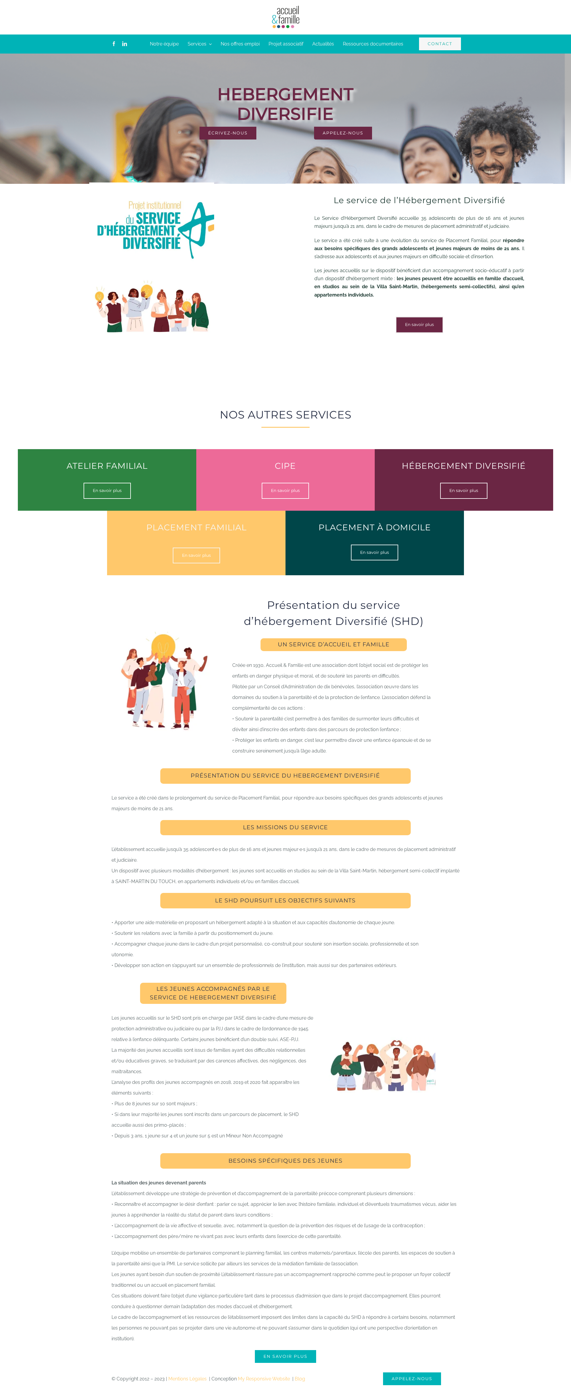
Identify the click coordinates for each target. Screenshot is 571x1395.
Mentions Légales (188, 1379)
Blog (300, 1379)
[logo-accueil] (285, 7)
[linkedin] (124, 43)
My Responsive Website (264, 1379)
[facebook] (114, 43)
